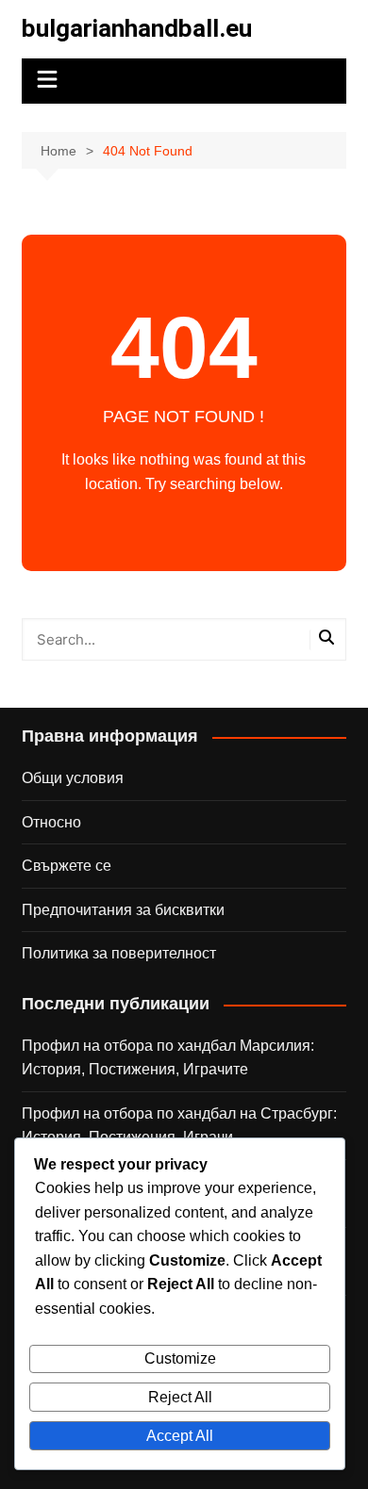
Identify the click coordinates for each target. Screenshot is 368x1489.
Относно (51, 822)
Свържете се (66, 866)
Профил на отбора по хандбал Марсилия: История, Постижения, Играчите (168, 1058)
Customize (180, 1358)
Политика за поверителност (119, 953)
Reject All (180, 1397)
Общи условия (73, 778)
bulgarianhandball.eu (137, 28)
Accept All (179, 1436)
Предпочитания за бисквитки (123, 910)
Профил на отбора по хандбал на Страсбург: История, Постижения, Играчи (179, 1125)
